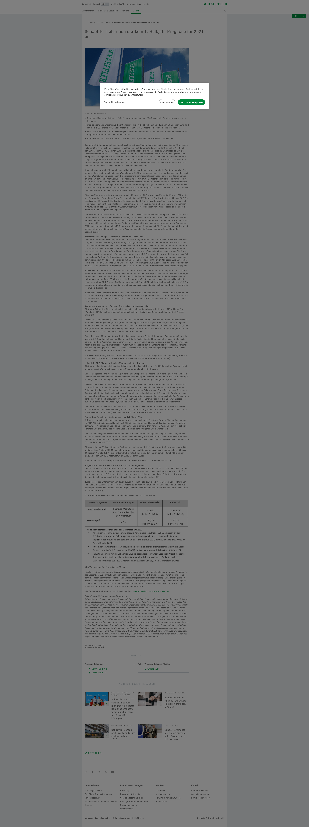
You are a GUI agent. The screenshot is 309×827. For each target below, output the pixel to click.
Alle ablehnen (167, 102)
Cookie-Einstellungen (114, 102)
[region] (154, 96)
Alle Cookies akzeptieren (191, 102)
